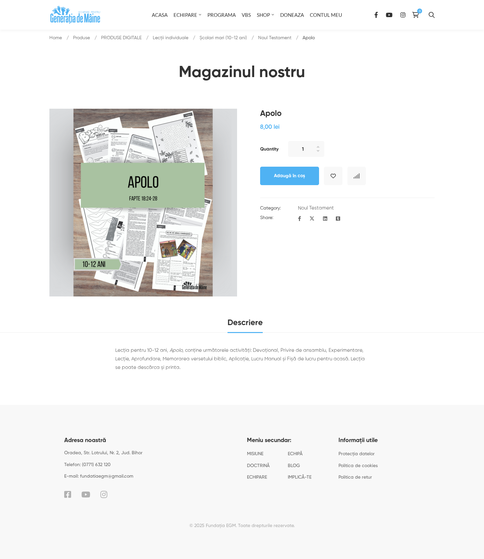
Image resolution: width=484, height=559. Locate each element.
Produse (81, 38)
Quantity (269, 149)
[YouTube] (389, 15)
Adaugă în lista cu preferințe (333, 176)
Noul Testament (274, 38)
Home (55, 38)
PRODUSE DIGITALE (121, 38)
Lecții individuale (170, 38)
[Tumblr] (338, 219)
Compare (356, 176)
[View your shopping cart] (417, 15)
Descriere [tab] (245, 323)
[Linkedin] (325, 219)
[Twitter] (312, 219)
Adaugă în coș (289, 176)
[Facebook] (376, 15)
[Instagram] (403, 15)
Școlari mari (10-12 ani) (223, 38)
